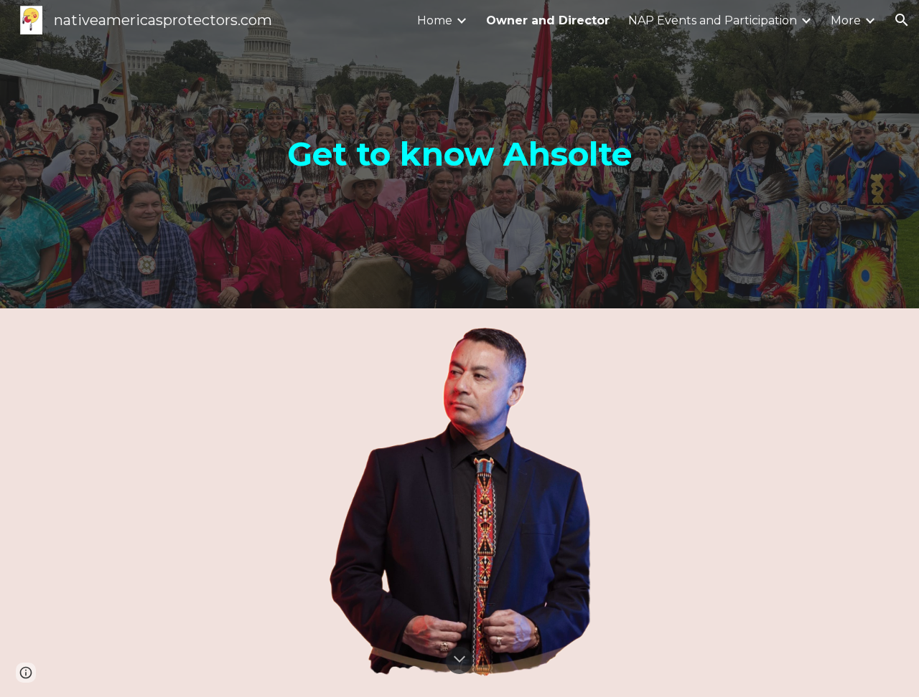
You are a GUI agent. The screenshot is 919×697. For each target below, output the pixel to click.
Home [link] (434, 20)
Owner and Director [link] (548, 20)
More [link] (846, 20)
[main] (459, 154)
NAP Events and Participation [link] (712, 20)
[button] (902, 20)
